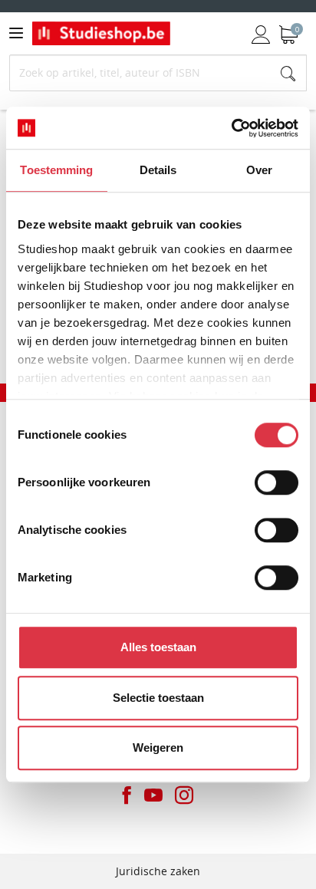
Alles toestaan (158, 647)
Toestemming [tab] (56, 169)
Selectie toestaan (158, 697)
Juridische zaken (158, 871)
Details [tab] (158, 169)
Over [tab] (259, 169)
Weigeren (158, 747)
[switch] (276, 482)
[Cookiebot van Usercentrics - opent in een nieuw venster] (231, 128)
